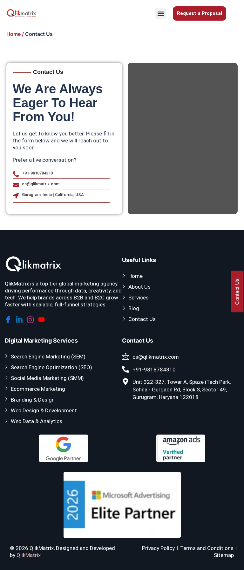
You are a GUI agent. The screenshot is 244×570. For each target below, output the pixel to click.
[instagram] (31, 318)
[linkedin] (20, 318)
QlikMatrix (29, 555)
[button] (160, 13)
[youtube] (42, 318)
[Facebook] (9, 318)
